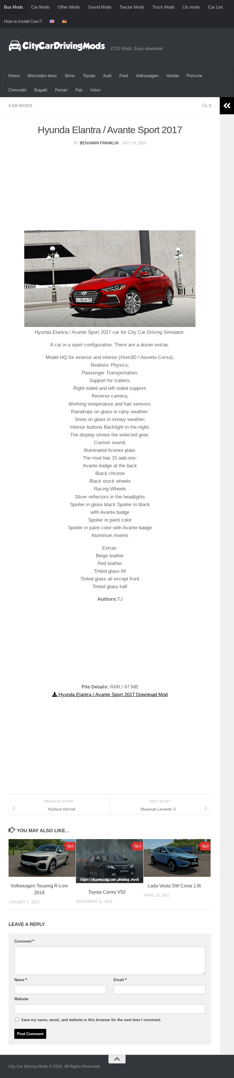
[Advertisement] (110, 190)
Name (20, 980)
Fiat (78, 89)
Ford (123, 75)
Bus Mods (13, 7)
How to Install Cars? (23, 21)
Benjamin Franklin (99, 143)
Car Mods (40, 7)
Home (14, 75)
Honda (172, 75)
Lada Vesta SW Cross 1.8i (174, 885)
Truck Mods (163, 7)
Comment (24, 941)
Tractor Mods (132, 7)
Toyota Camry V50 (107, 892)
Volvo (95, 89)
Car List (215, 7)
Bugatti (40, 89)
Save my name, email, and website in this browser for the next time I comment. (91, 1020)
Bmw (70, 75)
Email (120, 980)
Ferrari (61, 89)
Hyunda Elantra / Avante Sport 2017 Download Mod (112, 694)
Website (21, 999)
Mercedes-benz (42, 75)
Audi (107, 75)
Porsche (194, 75)
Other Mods (69, 7)
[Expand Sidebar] (227, 105)
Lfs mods (191, 7)
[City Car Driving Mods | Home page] (57, 45)
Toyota (89, 75)
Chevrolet (17, 89)
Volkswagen (147, 75)
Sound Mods (100, 7)
